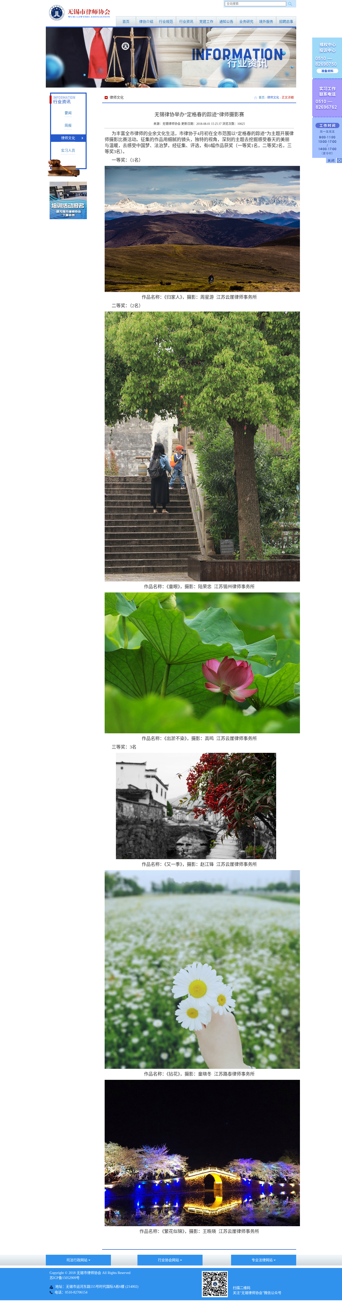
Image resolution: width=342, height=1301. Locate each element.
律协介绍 (146, 22)
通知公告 (226, 22)
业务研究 (246, 22)
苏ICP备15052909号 (65, 1278)
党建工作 (206, 22)
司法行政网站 (77, 1260)
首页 (125, 22)
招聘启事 (286, 22)
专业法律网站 (263, 1260)
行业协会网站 (169, 1260)
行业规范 (166, 22)
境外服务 (266, 22)
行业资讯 (186, 22)
